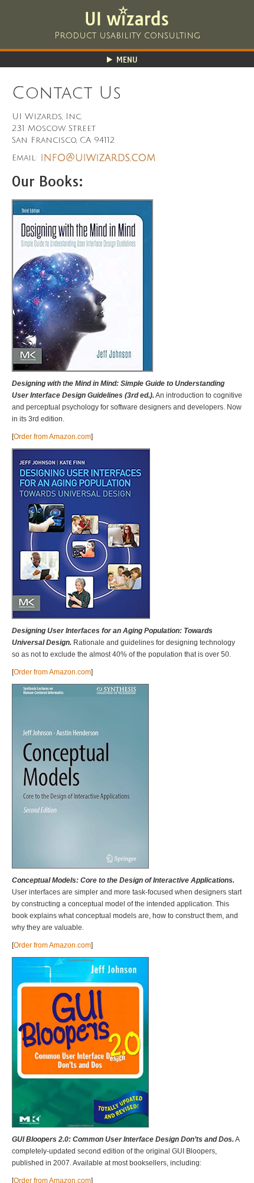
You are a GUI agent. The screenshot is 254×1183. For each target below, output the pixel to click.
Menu (127, 59)
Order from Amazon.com (52, 436)
